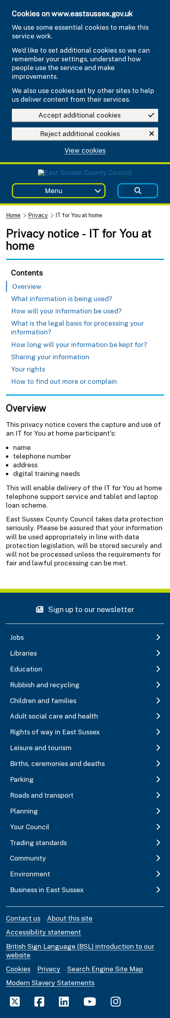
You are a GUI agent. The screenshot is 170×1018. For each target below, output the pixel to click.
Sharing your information (50, 357)
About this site (70, 918)
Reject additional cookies (80, 133)
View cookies (85, 150)
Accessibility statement (43, 932)
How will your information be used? (66, 311)
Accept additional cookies (79, 115)
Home (13, 215)
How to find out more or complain (64, 381)
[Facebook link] (39, 1001)
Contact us (23, 918)
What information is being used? (61, 298)
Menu (53, 190)
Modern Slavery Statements (50, 982)
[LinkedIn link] (64, 1001)
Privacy (38, 215)
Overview (27, 286)
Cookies (18, 969)
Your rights (28, 369)
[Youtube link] (89, 1001)
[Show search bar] (137, 191)
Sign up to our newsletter (90, 609)
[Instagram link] (116, 1001)
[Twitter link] (15, 1001)
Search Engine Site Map (105, 969)
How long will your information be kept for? (79, 344)
